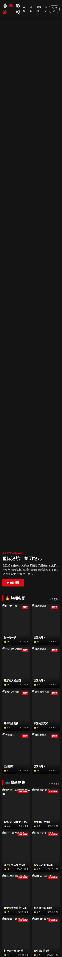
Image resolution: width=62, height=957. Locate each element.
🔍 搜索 (54, 9)
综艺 (46, 9)
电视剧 (38, 9)
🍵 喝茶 (11, 9)
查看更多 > (54, 599)
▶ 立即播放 (13, 582)
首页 (24, 9)
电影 (31, 9)
